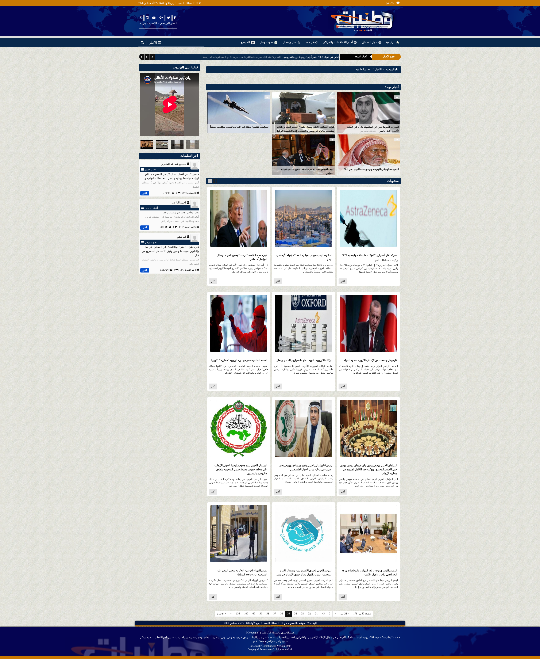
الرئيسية (391, 42)
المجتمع (246, 42)
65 (253, 613)
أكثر (343, 281)
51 (316, 613)
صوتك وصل (267, 42)
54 (295, 613)
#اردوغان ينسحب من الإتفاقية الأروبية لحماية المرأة (370, 360)
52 (309, 613)
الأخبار (378, 69)
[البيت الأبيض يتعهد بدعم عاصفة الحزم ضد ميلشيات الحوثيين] (303, 154)
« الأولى (344, 613)
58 (267, 613)
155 (238, 613)
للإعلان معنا (312, 42)
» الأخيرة (221, 613)
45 (323, 613)
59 (260, 613)
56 (281, 613)
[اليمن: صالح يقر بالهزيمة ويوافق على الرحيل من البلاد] (368, 154)
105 (246, 613)
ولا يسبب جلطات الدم (386, 260)
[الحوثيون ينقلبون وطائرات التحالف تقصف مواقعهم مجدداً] (238, 112)
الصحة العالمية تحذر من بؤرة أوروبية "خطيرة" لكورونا (239, 360)
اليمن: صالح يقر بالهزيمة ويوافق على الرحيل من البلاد (371, 169)
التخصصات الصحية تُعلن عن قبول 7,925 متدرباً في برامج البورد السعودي (295, 57)
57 (274, 613)
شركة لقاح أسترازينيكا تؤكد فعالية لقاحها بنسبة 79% (369, 255)
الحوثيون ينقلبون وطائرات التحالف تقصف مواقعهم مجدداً (239, 126)
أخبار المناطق (370, 42)
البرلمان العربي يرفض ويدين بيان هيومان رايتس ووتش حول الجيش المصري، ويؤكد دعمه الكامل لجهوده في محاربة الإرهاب (368, 469)
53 (302, 613)
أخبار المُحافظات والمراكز (339, 42)
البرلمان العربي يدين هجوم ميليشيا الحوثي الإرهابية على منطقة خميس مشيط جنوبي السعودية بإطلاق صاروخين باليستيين (240, 469)
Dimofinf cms (269, 645)
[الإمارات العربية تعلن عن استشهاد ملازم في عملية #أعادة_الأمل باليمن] (368, 112)
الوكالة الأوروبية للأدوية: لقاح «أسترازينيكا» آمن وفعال (304, 360)
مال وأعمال (289, 42)
